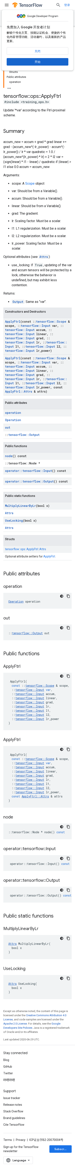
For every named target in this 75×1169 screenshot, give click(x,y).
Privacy (20, 1140)
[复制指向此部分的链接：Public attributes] (44, 574)
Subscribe (61, 1149)
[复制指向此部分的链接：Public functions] (44, 654)
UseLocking (14, 520)
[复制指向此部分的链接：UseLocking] (29, 968)
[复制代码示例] (68, 596)
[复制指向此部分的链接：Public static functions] (58, 916)
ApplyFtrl (12, 321)
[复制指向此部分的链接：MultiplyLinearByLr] (43, 928)
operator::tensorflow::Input (28, 471)
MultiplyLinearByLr (20, 506)
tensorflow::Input (35, 326)
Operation (13, 420)
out (7, 427)
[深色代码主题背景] (61, 596)
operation (13, 413)
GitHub (7, 1066)
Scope (30, 183)
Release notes (12, 1104)
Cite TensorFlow (13, 1124)
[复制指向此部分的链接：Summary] (28, 131)
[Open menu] (6, 5)
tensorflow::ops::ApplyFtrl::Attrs (25, 549)
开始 (37, 62)
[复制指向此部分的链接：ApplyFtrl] (24, 666)
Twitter (8, 1073)
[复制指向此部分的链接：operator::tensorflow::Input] (60, 849)
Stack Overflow (13, 1111)
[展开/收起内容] (9, 87)
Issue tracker (11, 1098)
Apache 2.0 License (15, 1023)
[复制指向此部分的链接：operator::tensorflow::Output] (64, 880)
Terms (7, 1140)
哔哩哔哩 (9, 1080)
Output (17, 302)
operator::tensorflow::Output (29, 481)
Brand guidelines (14, 1118)
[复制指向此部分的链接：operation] (26, 586)
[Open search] (58, 4)
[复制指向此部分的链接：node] (17, 817)
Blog (6, 1060)
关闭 (37, 51)
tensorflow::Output (24, 435)
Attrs (43, 257)
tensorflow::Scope (51, 321)
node (8, 456)
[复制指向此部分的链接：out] (14, 618)
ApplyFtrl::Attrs (18, 391)
